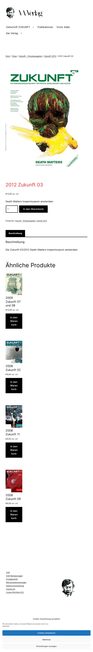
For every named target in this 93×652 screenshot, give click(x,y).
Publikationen (45, 27)
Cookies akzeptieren (46, 633)
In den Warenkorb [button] (14, 321)
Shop (14, 56)
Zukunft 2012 (50, 56)
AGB (8, 572)
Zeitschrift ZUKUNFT (18, 27)
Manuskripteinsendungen (16, 582)
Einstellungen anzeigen (46, 646)
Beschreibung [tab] (15, 233)
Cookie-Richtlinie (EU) (15, 592)
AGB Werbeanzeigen (14, 576)
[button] (73, 73)
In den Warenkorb (33, 209)
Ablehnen (46, 639)
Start (8, 56)
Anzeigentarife (12, 579)
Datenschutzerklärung (15, 586)
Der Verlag (12, 33)
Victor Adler (63, 27)
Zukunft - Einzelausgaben (30, 56)
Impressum (10, 589)
